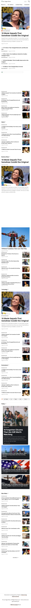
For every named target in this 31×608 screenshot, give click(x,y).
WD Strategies (14, 604)
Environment (4, 366)
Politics (3, 404)
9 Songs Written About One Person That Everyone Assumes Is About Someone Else (10, 514)
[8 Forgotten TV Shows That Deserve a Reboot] (26, 255)
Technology (4, 290)
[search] (22, 1)
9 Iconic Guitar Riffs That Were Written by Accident (11, 522)
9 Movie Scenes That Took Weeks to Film (10, 529)
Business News (5, 157)
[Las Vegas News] (6, 1)
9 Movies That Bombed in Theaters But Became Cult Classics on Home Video (10, 544)
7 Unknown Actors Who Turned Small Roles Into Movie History (11, 378)
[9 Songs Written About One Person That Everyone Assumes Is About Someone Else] (26, 514)
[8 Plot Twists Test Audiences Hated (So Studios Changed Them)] (26, 108)
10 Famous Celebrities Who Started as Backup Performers (10, 276)
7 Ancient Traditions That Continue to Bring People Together (10, 142)
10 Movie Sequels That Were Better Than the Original (10, 507)
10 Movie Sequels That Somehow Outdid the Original (14, 34)
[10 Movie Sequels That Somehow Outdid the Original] (15, 18)
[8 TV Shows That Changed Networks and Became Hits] (26, 101)
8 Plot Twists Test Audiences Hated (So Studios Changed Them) (10, 108)
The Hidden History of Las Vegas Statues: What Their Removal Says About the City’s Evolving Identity (14, 455)
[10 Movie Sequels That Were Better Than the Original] (26, 507)
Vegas (15, 399)
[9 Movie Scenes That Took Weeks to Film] (26, 530)
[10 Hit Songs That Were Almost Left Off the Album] (26, 552)
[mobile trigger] (28, 1)
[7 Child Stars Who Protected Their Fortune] (26, 150)
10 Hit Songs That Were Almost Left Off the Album (10, 552)
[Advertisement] (15, 577)
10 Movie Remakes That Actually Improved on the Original (11, 115)
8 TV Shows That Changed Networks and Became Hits (10, 101)
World (3, 122)
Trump (25, 399)
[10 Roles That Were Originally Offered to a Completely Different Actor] (26, 284)
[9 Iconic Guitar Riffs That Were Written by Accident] (26, 522)
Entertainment (6, 30)
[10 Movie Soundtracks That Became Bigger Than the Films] (26, 537)
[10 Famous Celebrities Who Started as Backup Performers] (26, 277)
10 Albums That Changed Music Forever (13, 66)
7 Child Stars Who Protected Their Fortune (11, 149)
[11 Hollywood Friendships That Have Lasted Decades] (26, 127)
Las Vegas (6, 399)
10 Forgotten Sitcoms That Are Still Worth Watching (13, 432)
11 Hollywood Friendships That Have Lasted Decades (11, 127)
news (20, 399)
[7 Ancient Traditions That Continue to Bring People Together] (26, 142)
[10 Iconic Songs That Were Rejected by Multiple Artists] (26, 262)
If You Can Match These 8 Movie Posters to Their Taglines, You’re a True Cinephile (11, 499)
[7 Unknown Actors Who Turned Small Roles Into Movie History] (26, 135)
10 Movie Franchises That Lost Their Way (14, 249)
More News (4, 494)
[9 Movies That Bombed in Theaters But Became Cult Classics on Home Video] (26, 544)
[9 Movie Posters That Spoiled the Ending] (26, 270)
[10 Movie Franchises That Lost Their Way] (15, 238)
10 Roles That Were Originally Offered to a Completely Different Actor (11, 284)
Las (11, 399)
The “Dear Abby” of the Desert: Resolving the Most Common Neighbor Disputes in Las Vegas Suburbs (15, 485)
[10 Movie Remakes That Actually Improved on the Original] (26, 115)
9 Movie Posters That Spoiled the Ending (10, 269)
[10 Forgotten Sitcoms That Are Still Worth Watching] (15, 417)
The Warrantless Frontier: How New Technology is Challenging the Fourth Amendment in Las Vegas (15, 470)
